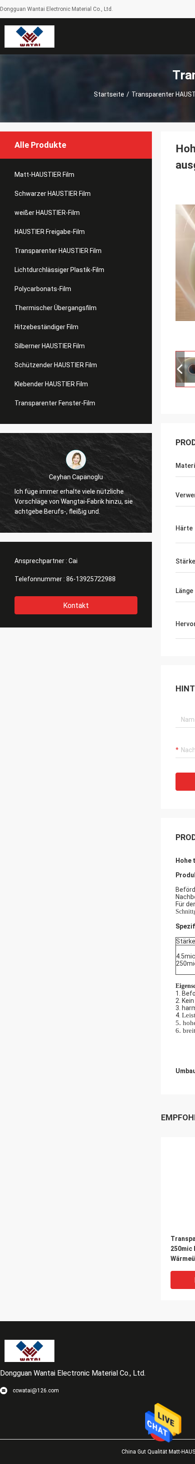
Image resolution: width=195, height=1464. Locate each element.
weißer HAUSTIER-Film (47, 212)
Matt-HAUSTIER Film (44, 174)
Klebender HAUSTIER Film (51, 384)
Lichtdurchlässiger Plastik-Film (59, 269)
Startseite (109, 94)
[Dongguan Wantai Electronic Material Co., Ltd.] (29, 36)
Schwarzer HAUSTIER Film (53, 193)
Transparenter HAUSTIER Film (58, 250)
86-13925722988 (91, 579)
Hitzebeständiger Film (46, 327)
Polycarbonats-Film (43, 288)
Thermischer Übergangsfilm (56, 307)
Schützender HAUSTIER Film (56, 365)
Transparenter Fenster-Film (55, 403)
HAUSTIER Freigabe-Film (50, 231)
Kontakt (76, 605)
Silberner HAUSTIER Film (50, 346)
